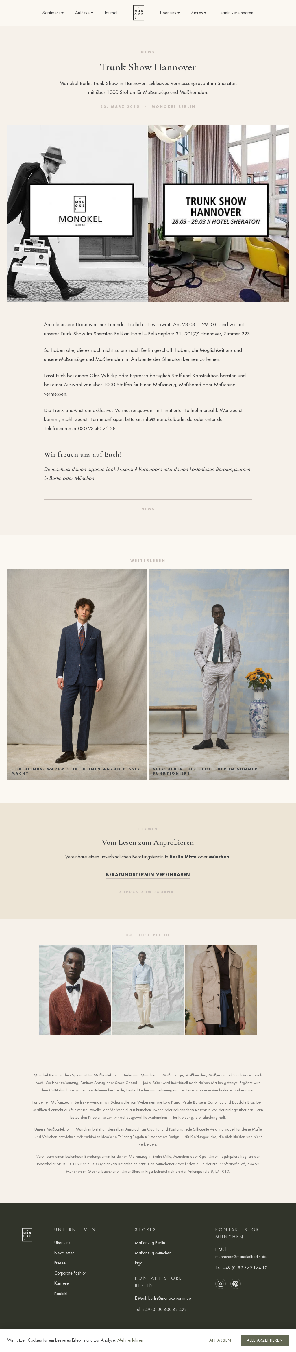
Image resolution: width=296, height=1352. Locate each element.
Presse (60, 1263)
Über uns (168, 12)
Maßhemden (109, 359)
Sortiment (51, 12)
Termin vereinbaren (235, 12)
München (219, 857)
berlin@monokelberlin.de (169, 1298)
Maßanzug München (153, 1252)
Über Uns (62, 1242)
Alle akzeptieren (265, 1340)
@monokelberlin (148, 935)
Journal (111, 12)
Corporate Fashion (70, 1273)
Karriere (61, 1283)
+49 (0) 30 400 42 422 (165, 1309)
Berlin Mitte (183, 857)
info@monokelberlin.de (168, 419)
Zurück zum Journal (148, 892)
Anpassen (220, 1340)
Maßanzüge (72, 359)
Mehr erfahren (130, 1340)
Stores (197, 12)
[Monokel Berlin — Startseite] (139, 13)
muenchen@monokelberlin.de (241, 1256)
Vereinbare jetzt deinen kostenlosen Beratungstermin (194, 469)
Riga (139, 1263)
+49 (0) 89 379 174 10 (245, 1267)
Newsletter (64, 1252)
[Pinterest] (235, 1284)
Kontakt (60, 1293)
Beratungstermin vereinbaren (148, 874)
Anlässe (82, 12)
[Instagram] (220, 1284)
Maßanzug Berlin (150, 1242)
